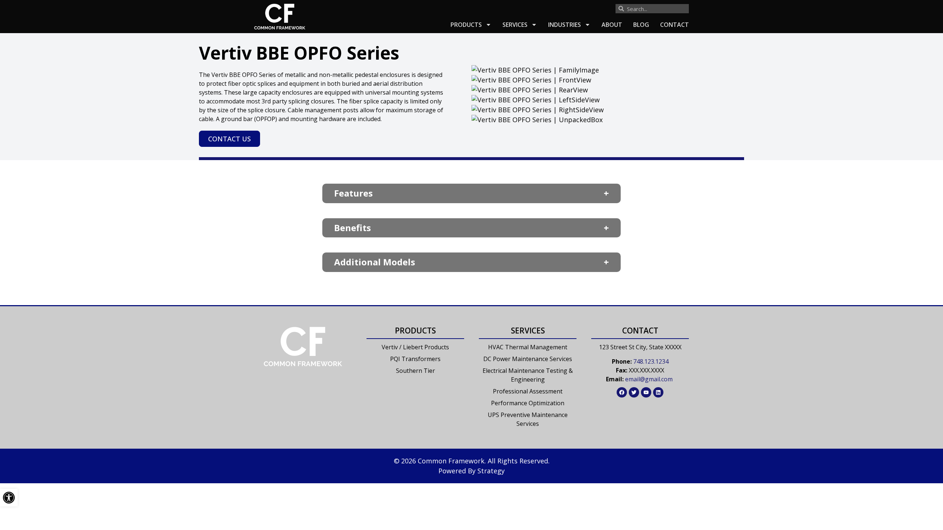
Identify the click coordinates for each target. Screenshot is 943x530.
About (612, 25)
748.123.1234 (651, 361)
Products (466, 25)
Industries (564, 25)
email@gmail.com (649, 379)
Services (514, 25)
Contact (674, 25)
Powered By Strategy (471, 470)
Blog (641, 25)
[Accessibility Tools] (9, 497)
